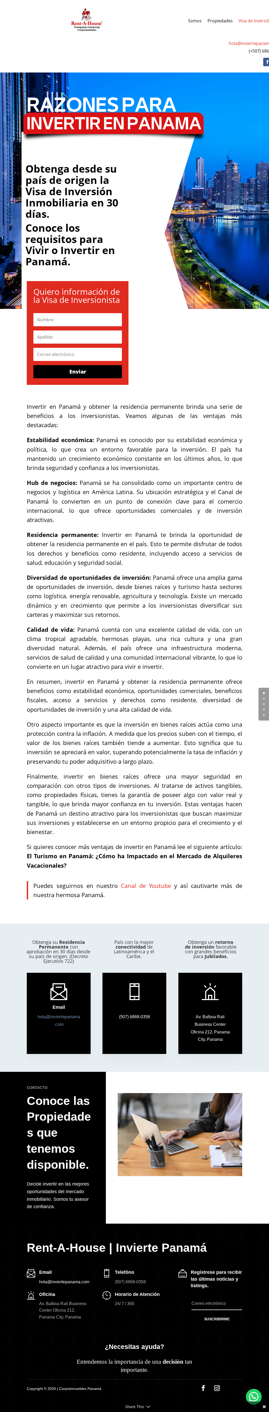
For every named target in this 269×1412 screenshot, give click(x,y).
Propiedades (220, 21)
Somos (195, 21)
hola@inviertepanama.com (64, 1282)
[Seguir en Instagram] (217, 1388)
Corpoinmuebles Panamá (80, 1389)
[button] (210, 1028)
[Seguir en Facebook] (203, 1388)
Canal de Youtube (146, 885)
